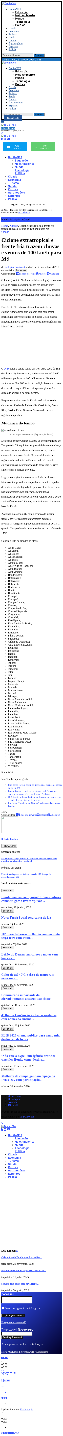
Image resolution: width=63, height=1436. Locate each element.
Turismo (13, 34)
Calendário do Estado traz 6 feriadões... (21, 1257)
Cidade (12, 28)
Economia (14, 31)
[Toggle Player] (2, 1370)
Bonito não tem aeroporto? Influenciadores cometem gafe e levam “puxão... (31, 899)
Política (20, 25)
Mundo (19, 18)
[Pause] (6, 1358)
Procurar (39, 55)
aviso (7, 368)
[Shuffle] (2, 1373)
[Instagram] (5, 139)
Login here (42, 1351)
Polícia (12, 49)
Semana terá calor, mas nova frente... (20, 1284)
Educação (21, 12)
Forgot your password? (13, 1322)
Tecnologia (22, 21)
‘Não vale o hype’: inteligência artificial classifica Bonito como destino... (28, 1057)
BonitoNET (15, 9)
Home (4, 225)
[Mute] (3, 1398)
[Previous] (2, 1358)
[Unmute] (6, 1398)
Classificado (13, 118)
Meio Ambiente (25, 15)
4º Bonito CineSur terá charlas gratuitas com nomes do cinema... (28, 1017)
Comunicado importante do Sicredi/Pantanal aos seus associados (26, 996)
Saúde (12, 37)
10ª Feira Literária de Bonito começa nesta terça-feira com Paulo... (30, 935)
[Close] (2, 133)
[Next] (7, 1358)
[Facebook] (2, 139)
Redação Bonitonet (15, 267)
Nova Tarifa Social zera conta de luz (26, 917)
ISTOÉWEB (24, 212)
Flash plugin (26, 1409)
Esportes (13, 46)
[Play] (4, 1358)
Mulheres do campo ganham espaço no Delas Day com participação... (28, 1077)
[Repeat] (8, 1373)
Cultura (12, 40)
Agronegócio (16, 43)
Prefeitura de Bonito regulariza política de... (23, 1270)
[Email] (8, 139)
